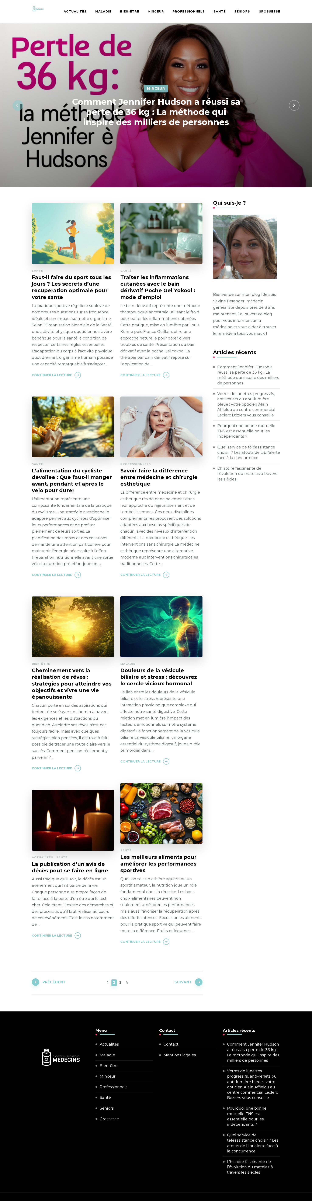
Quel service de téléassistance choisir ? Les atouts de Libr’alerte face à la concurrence (248, 452)
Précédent (54, 982)
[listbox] (156, 105)
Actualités (75, 11)
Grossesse (269, 11)
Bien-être (129, 11)
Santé (220, 11)
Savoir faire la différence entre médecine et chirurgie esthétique (159, 477)
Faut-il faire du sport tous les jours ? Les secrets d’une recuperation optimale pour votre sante (71, 287)
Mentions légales (179, 1055)
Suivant (183, 982)
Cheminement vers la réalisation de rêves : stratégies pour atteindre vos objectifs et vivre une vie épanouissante (71, 683)
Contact (170, 1044)
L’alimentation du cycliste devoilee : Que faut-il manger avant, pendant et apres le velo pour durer (72, 480)
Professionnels (189, 11)
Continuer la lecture (52, 375)
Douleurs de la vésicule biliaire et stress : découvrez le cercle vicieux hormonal (158, 677)
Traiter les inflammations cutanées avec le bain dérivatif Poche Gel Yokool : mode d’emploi (157, 287)
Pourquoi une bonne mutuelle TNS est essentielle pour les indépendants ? (246, 431)
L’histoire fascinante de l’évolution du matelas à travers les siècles (247, 473)
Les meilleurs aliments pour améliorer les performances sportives (158, 863)
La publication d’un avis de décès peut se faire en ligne (70, 867)
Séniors (242, 11)
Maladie (103, 11)
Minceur (156, 11)
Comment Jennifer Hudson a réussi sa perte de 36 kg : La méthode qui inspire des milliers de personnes (156, 111)
